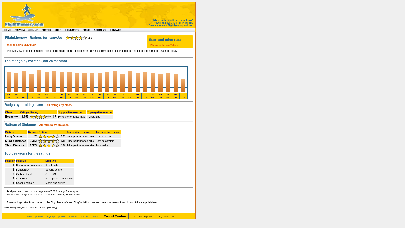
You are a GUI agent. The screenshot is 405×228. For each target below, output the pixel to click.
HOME (7, 30)
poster (61, 216)
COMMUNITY (72, 30)
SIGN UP (33, 30)
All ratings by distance (54, 124)
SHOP (58, 30)
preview (39, 216)
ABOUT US (100, 30)
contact (96, 216)
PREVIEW (20, 30)
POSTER (46, 30)
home (29, 216)
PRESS (86, 30)
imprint (84, 216)
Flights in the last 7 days (164, 45)
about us (73, 216)
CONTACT (115, 30)
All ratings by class (59, 105)
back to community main (21, 44)
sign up (51, 216)
